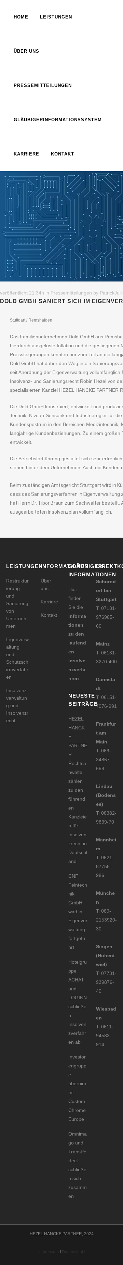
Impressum (48, 1252)
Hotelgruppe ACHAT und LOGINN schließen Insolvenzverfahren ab (77, 1002)
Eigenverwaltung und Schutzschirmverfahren (17, 658)
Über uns (46, 584)
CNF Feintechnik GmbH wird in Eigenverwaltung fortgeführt (77, 911)
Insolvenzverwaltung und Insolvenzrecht (17, 705)
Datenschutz (73, 1252)
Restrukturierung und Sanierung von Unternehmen (17, 603)
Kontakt (49, 615)
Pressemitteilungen (71, 293)
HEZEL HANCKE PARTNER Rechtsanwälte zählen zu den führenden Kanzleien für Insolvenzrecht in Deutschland (77, 790)
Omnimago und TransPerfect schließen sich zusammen (77, 1165)
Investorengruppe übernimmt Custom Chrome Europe (77, 1088)
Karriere (49, 601)
